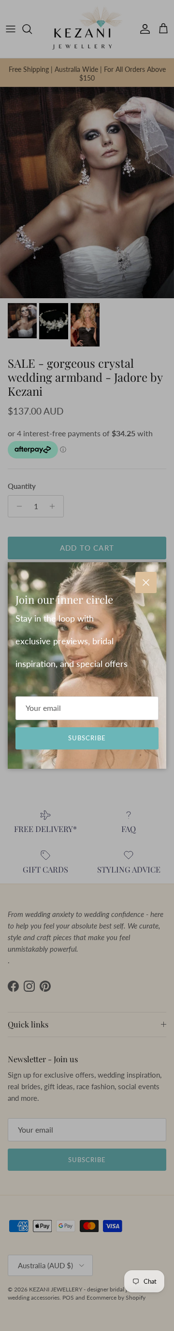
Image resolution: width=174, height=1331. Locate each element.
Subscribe (87, 738)
